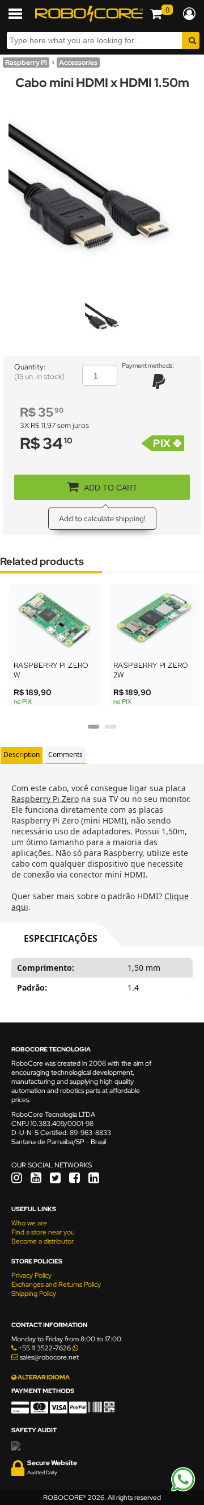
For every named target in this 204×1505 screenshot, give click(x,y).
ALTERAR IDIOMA (43, 1377)
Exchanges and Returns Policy (56, 1284)
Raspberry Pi (26, 62)
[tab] (21, 755)
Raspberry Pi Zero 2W (151, 670)
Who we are (29, 1223)
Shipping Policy (33, 1293)
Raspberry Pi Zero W (51, 670)
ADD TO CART (111, 487)
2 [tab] (110, 730)
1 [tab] (93, 730)
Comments (65, 754)
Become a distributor (42, 1241)
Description (21, 754)
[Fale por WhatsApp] (183, 1490)
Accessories (78, 62)
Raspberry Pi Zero (45, 798)
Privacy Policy (31, 1275)
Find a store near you (43, 1232)
